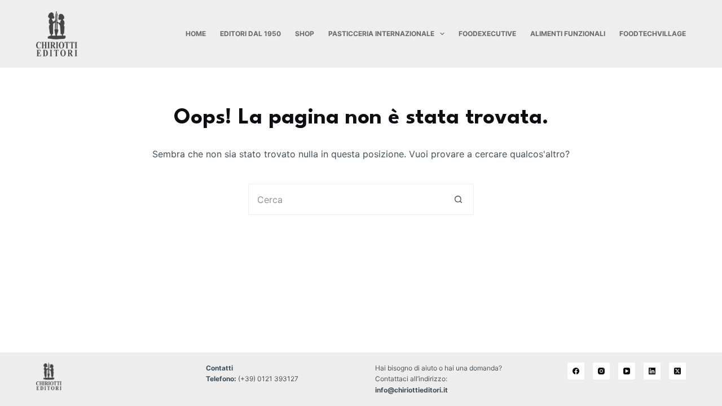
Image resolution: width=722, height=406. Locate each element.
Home (196, 33)
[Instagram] (601, 371)
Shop (304, 33)
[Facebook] (575, 371)
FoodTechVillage (652, 33)
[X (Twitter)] (677, 371)
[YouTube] (626, 371)
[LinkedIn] (652, 371)
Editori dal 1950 (250, 33)
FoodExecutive (487, 33)
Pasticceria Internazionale (381, 33)
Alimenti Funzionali (567, 33)
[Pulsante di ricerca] (458, 199)
